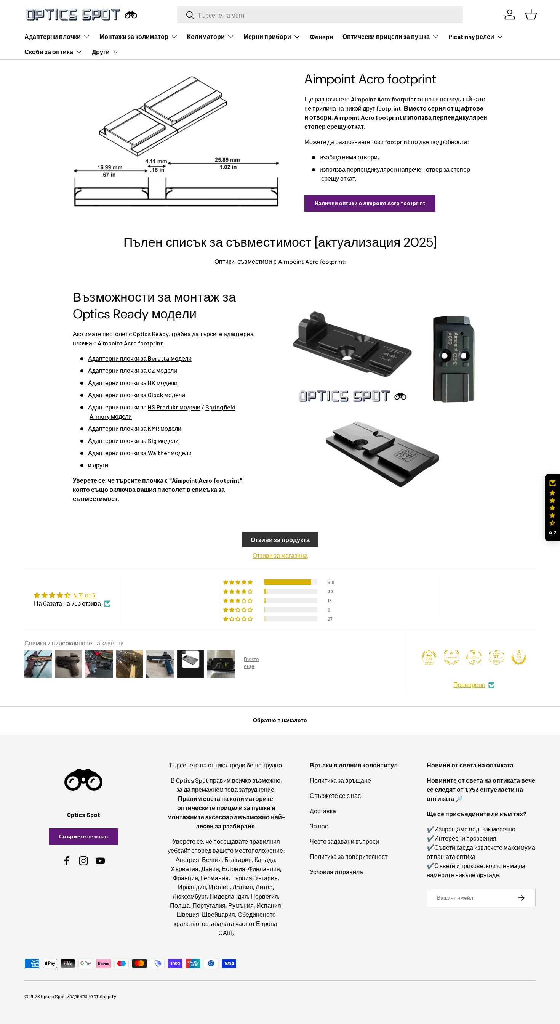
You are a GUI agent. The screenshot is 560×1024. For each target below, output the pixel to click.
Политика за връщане (340, 780)
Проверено (469, 684)
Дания (210, 868)
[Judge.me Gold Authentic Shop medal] (451, 657)
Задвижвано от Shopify (91, 996)
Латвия (242, 887)
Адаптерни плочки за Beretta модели (140, 358)
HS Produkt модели (174, 407)
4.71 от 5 (84, 595)
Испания (268, 905)
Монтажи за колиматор (133, 36)
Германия (215, 877)
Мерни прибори (267, 36)
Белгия (212, 859)
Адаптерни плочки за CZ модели (132, 370)
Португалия (209, 905)
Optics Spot (53, 996)
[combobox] (320, 14)
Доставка (323, 810)
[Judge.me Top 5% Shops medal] (518, 657)
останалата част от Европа (239, 923)
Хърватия (184, 868)
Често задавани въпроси (344, 841)
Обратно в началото (280, 720)
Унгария (266, 877)
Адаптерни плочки (52, 36)
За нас (319, 826)
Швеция (187, 914)
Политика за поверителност (348, 856)
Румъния (241, 905)
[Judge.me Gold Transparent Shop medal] (474, 657)
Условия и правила (336, 871)
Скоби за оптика (48, 51)
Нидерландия (229, 896)
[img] (72, 595)
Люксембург (190, 896)
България (238, 859)
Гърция (241, 877)
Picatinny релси (471, 36)
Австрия (187, 859)
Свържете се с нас (83, 836)
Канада (264, 859)
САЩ (225, 932)
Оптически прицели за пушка (386, 36)
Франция (185, 877)
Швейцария (218, 914)
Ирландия (192, 887)
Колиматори (206, 36)
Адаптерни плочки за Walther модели (140, 452)
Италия (219, 887)
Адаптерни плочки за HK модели (133, 382)
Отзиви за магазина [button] (280, 555)
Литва (264, 887)
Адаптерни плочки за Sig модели (133, 440)
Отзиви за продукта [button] (280, 539)
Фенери (321, 36)
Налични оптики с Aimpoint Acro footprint (370, 203)
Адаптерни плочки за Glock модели (136, 394)
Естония (233, 868)
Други (101, 51)
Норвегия (264, 896)
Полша (180, 905)
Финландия (264, 868)
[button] (552, 507)
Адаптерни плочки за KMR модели (134, 428)
